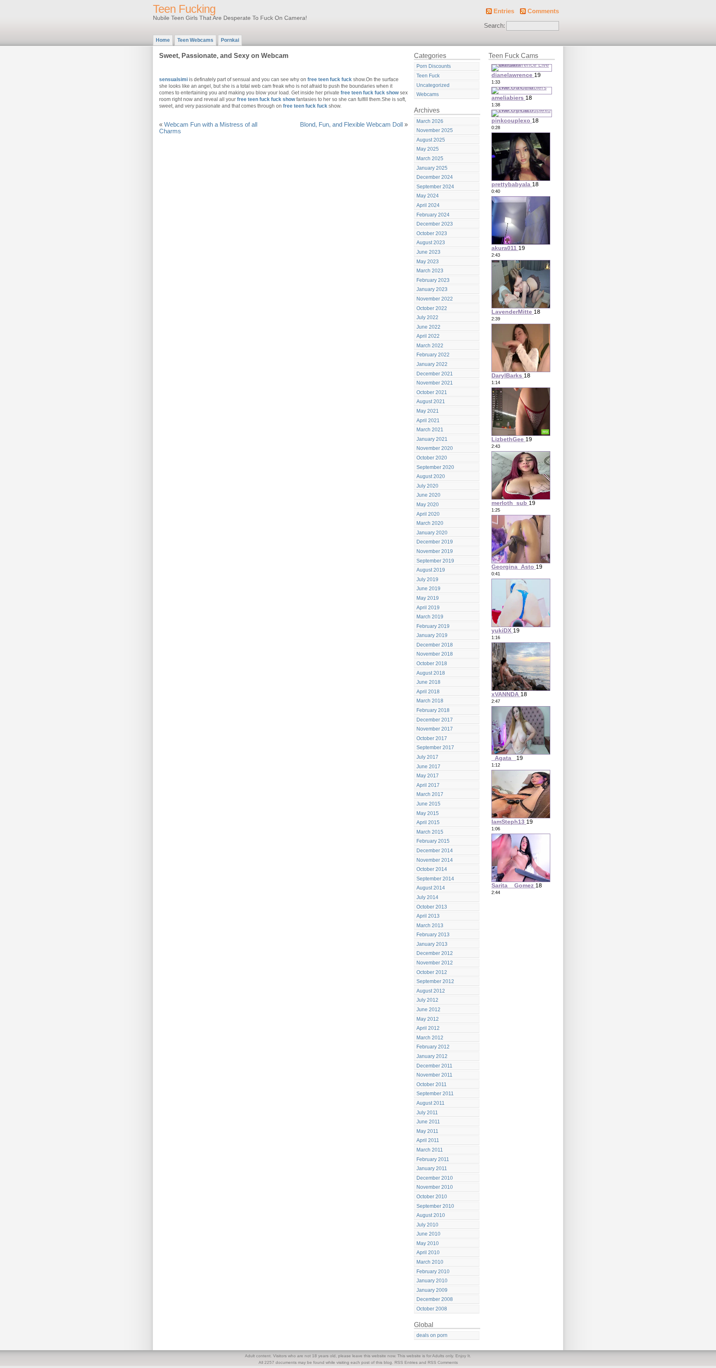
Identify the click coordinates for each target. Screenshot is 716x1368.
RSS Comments (443, 1362)
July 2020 (427, 486)
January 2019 (432, 635)
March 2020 (429, 523)
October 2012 (431, 972)
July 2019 (427, 579)
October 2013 (431, 907)
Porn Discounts (433, 66)
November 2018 (434, 654)
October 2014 (431, 869)
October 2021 (431, 392)
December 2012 (434, 953)
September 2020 (435, 467)
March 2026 (429, 121)
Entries (503, 11)
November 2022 (434, 299)
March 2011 (429, 1150)
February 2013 (433, 935)
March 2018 (429, 701)
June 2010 (428, 1234)
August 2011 (430, 1103)
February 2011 (432, 1159)
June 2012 (428, 1009)
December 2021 (434, 374)
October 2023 (431, 233)
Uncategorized (433, 85)
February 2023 (433, 280)
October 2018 (431, 663)
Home (163, 40)
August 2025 (430, 140)
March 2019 (429, 617)
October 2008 (431, 1309)
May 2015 (427, 813)
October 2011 (431, 1084)
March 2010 (429, 1262)
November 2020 (434, 448)
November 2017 (434, 729)
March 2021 (429, 430)
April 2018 (428, 692)
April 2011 (427, 1140)
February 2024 (433, 215)
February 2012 (433, 1047)
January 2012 (432, 1056)
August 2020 (430, 476)
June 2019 (428, 588)
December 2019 (434, 542)
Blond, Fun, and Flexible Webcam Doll (351, 124)
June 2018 (428, 682)
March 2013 (429, 925)
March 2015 (429, 832)
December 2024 (434, 177)
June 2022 (428, 327)
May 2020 (427, 504)
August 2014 (430, 888)
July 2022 (427, 317)
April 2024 (428, 205)
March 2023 (429, 271)
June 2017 (428, 766)
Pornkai (230, 40)
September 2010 (435, 1206)
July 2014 (427, 897)
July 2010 (427, 1225)
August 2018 (430, 673)
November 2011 (434, 1075)
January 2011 (431, 1168)
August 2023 (430, 242)
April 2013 (428, 916)
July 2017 (427, 757)
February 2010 (433, 1271)
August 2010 (430, 1215)
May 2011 (427, 1131)
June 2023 (428, 252)
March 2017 (429, 794)
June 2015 (428, 804)
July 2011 (427, 1113)
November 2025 (434, 130)
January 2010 (432, 1281)
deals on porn (432, 1335)
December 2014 (434, 850)
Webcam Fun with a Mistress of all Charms (208, 128)
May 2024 (427, 196)
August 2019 (430, 570)
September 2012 (435, 981)
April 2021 (428, 420)
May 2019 (427, 598)
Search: (494, 25)
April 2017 (428, 785)
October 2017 (431, 738)
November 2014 (434, 860)
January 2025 (432, 168)
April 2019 (428, 608)
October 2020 (431, 458)
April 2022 (428, 336)
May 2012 (427, 1019)
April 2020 (428, 514)
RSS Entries (406, 1362)
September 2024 (435, 187)
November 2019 (434, 551)
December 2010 (434, 1178)
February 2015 (433, 841)
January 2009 (432, 1290)
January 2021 (432, 439)
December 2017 (434, 720)
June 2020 (428, 495)
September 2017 (435, 747)
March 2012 (429, 1038)
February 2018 (433, 710)
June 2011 (428, 1122)
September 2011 (435, 1093)
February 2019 (433, 626)
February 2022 (433, 355)
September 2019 (435, 561)
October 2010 (431, 1197)
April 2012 (428, 1028)
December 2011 (434, 1066)
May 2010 (427, 1243)
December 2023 (434, 224)
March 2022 (429, 346)
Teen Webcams (195, 40)
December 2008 (434, 1299)
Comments (543, 11)
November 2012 (434, 963)
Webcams (427, 94)
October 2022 (431, 308)
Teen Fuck (428, 76)
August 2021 (430, 401)
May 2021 (427, 411)
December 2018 (434, 645)
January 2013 (432, 944)
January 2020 (432, 533)
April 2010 (428, 1252)
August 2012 (430, 991)
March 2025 (429, 158)
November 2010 (434, 1187)
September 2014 (435, 879)
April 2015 (428, 822)
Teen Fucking (184, 9)
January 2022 (432, 364)
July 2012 (427, 1000)
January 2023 (432, 289)
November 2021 (434, 383)
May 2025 (427, 149)
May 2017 (427, 776)
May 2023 (427, 261)
